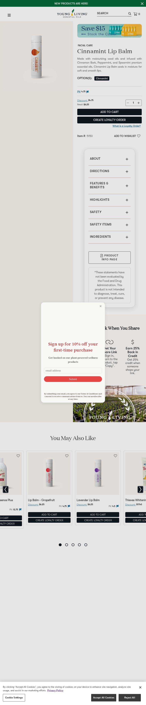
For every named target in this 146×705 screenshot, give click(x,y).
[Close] (140, 687)
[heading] (73, 347)
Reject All (129, 697)
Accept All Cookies (103, 697)
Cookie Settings (14, 697)
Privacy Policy (55, 690)
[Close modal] (100, 306)
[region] (73, 693)
